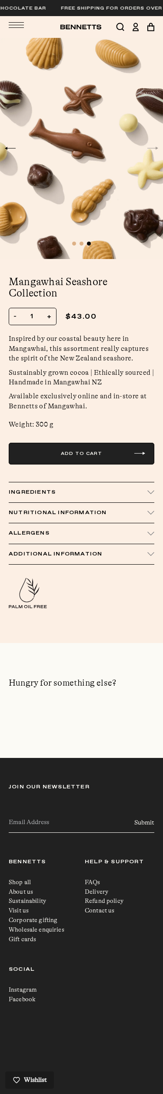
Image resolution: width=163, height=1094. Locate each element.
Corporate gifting (33, 919)
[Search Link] (124, 27)
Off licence (100, 1051)
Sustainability (27, 900)
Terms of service (107, 1043)
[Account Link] (140, 27)
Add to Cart (81, 453)
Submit (144, 822)
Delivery (96, 891)
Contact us (99, 910)
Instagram (23, 989)
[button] (10, 148)
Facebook (22, 999)
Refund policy (104, 900)
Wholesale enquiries (36, 929)
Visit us (19, 910)
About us (21, 891)
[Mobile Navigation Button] (16, 24)
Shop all (20, 882)
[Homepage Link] (81, 27)
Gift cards (22, 939)
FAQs (92, 882)
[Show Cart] (150, 27)
